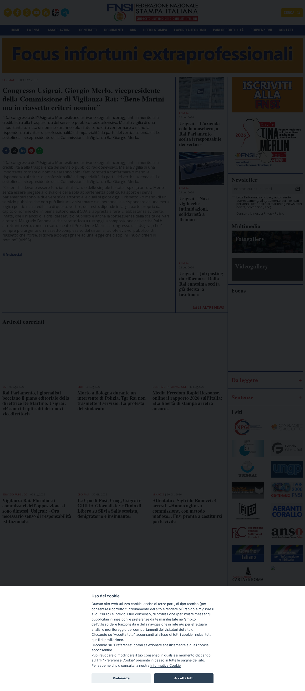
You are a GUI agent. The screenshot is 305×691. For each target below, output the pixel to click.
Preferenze (121, 678)
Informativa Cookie (165, 665)
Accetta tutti (183, 678)
